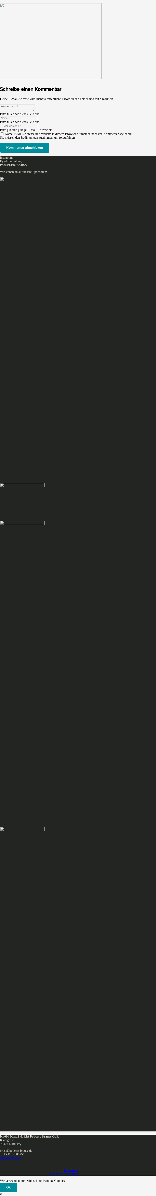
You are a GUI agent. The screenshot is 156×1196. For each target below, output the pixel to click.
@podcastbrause (10, 1158)
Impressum (71, 1170)
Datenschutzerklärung (64, 1173)
